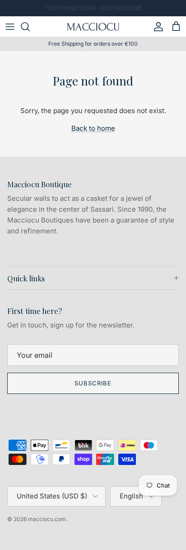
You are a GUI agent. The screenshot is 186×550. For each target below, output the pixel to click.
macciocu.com (47, 519)
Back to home (93, 128)
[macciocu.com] (93, 26)
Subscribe (93, 383)
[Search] (30, 27)
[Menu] (10, 27)
